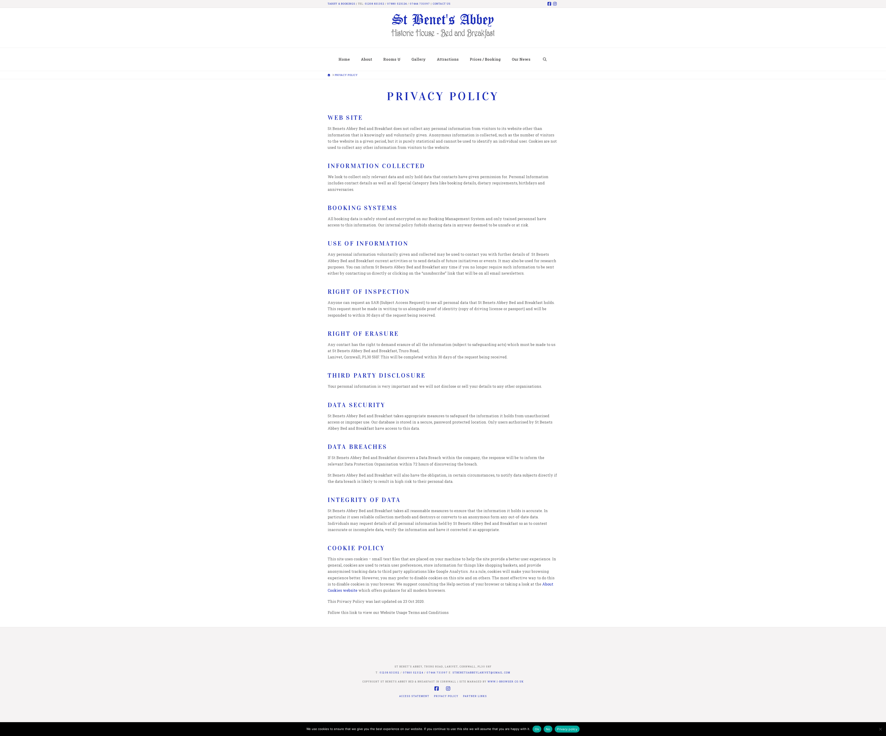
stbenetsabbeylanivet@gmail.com (481, 672)
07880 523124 (397, 3)
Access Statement (414, 696)
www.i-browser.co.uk (506, 681)
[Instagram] (555, 3)
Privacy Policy (446, 696)
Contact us (441, 3)
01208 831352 (374, 3)
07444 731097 (420, 3)
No (548, 729)
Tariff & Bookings (341, 3)
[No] (880, 729)
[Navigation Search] (544, 59)
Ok (537, 729)
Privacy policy (567, 729)
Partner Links (475, 696)
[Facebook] (550, 3)
